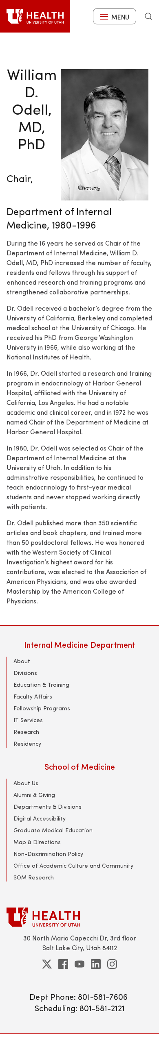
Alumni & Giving (34, 795)
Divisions (25, 673)
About (21, 661)
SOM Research (33, 877)
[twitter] (47, 964)
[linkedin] (96, 964)
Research (26, 732)
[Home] (35, 16)
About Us (25, 783)
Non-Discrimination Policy (48, 854)
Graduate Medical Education (53, 830)
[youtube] (79, 964)
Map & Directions (37, 842)
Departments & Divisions (47, 806)
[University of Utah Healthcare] (79, 917)
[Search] (148, 16)
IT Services (28, 720)
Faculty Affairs (32, 696)
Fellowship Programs (41, 708)
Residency (27, 743)
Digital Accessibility (39, 818)
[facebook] (63, 964)
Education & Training (41, 684)
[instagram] (112, 964)
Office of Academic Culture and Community (73, 865)
